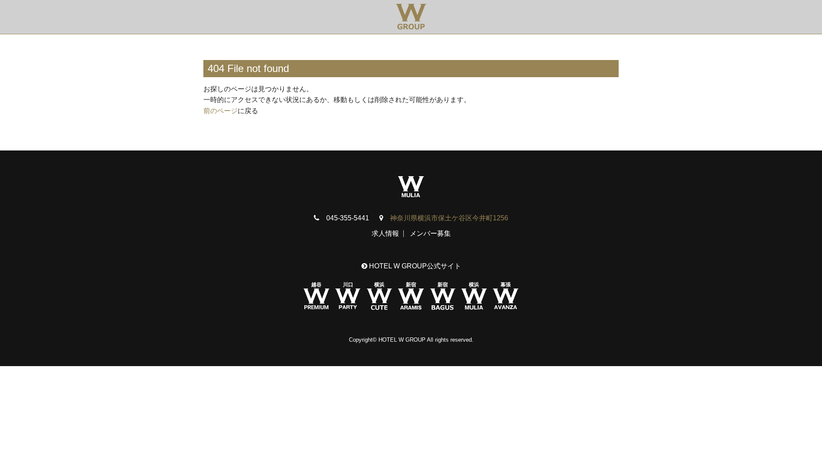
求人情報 (385, 233)
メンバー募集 (430, 233)
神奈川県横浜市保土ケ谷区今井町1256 (449, 218)
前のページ (220, 110)
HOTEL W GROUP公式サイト (414, 266)
